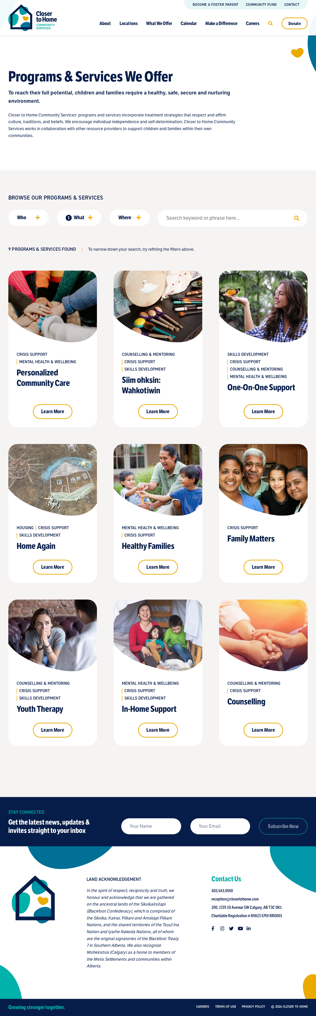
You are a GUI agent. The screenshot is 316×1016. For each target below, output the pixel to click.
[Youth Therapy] (52, 673)
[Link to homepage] (32, 17)
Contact (291, 4)
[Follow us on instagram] (222, 928)
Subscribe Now (283, 826)
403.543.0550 (222, 890)
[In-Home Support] (158, 673)
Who (21, 217)
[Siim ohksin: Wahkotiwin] (158, 349)
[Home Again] (52, 513)
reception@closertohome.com (235, 899)
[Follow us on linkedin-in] (249, 928)
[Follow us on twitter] (231, 928)
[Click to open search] (270, 23)
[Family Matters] (263, 513)
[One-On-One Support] (263, 349)
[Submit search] (296, 218)
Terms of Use (225, 1006)
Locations (129, 23)
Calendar (189, 23)
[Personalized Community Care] (52, 349)
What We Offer (159, 23)
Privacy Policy (253, 1006)
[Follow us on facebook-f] (213, 928)
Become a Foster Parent (215, 4)
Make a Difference (221, 23)
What (76, 217)
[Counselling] (263, 673)
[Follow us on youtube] (240, 928)
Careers (252, 23)
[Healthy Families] (158, 513)
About (105, 23)
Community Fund (261, 4)
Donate (294, 23)
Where (124, 217)
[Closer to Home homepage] (33, 922)
